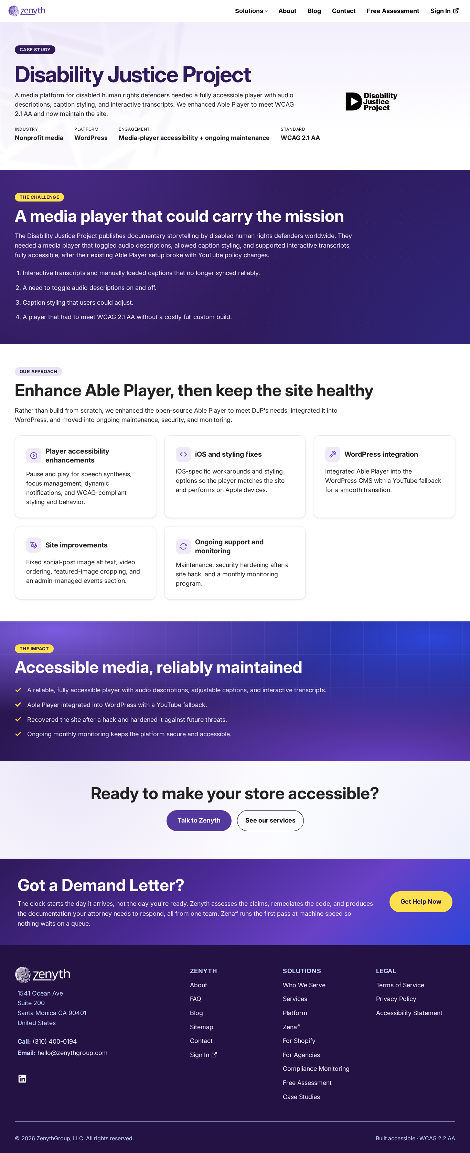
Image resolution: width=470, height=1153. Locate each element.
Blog (314, 10)
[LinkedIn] (25, 1078)
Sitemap (201, 1027)
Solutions (249, 11)
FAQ (195, 998)
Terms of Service (400, 985)
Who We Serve (304, 985)
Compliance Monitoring (316, 1068)
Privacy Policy (396, 998)
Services (295, 998)
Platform (295, 1012)
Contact (344, 10)
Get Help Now (420, 901)
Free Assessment (393, 10)
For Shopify (299, 1040)
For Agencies (301, 1054)
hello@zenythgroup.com (73, 1052)
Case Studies (301, 1096)
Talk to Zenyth (199, 820)
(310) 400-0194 (55, 1041)
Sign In (440, 10)
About (287, 10)
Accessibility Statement (409, 1012)
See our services (270, 820)
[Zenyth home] (26, 11)
